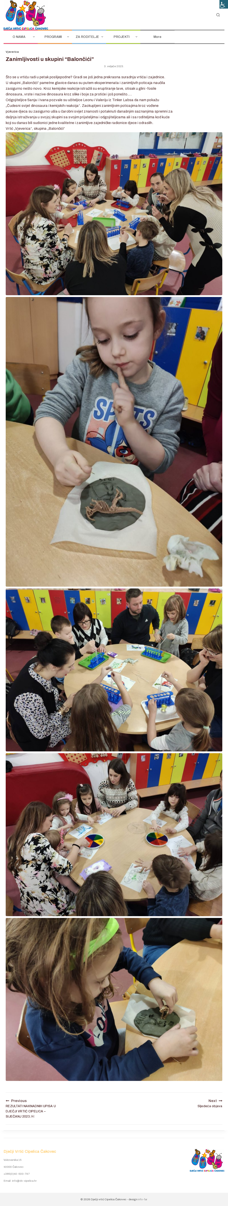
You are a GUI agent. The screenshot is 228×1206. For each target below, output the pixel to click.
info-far (142, 1199)
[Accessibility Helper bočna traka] (223, 4)
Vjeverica (12, 51)
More (157, 37)
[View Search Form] (218, 15)
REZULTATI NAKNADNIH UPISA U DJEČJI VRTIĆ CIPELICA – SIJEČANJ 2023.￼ (31, 1108)
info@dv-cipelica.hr (24, 1180)
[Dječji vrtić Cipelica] (26, 15)
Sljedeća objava (210, 1103)
